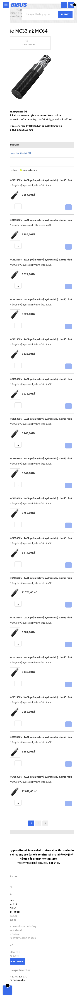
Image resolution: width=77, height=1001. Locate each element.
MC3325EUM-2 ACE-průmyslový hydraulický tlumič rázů (40, 259)
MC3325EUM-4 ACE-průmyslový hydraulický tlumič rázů (40, 339)
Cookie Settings (14, 961)
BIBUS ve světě (11, 955)
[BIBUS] (19, 5)
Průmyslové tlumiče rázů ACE (18, 153)
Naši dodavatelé (11, 952)
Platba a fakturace (12, 934)
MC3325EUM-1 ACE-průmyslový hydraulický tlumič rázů (40, 220)
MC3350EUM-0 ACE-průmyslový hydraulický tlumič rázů (40, 379)
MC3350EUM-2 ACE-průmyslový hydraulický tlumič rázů (40, 458)
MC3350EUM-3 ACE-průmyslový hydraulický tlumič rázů (40, 498)
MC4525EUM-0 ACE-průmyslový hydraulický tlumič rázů (40, 577)
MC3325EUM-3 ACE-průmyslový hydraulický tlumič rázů (40, 299)
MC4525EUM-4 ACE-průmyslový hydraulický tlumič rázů (40, 737)
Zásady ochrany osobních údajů (20, 937)
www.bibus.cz (10, 915)
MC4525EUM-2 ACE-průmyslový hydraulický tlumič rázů (40, 657)
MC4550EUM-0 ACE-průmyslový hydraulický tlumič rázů (40, 776)
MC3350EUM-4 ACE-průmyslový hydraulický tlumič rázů (40, 538)
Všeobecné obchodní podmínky (19, 926)
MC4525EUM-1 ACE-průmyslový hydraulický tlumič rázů (40, 617)
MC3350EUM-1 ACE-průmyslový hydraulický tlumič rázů (40, 418)
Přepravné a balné (12, 930)
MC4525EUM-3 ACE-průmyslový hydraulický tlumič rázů (40, 697)
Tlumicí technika (14, 13)
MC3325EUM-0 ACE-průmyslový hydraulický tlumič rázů (40, 180)
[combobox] (48, 14)
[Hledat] (64, 5)
